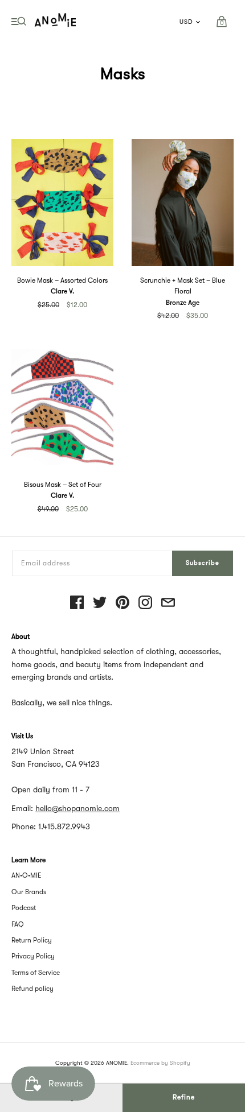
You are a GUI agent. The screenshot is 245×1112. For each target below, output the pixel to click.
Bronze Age (182, 303)
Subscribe (202, 563)
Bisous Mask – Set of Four (62, 485)
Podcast (23, 908)
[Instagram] (145, 603)
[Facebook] (77, 603)
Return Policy (31, 940)
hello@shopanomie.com (77, 808)
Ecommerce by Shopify (160, 1063)
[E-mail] (168, 603)
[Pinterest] (122, 603)
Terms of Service (35, 973)
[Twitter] (100, 603)
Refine (184, 1097)
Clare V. (62, 291)
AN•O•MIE (26, 875)
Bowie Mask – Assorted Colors (62, 280)
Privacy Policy (33, 956)
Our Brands (28, 892)
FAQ (17, 924)
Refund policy (32, 989)
